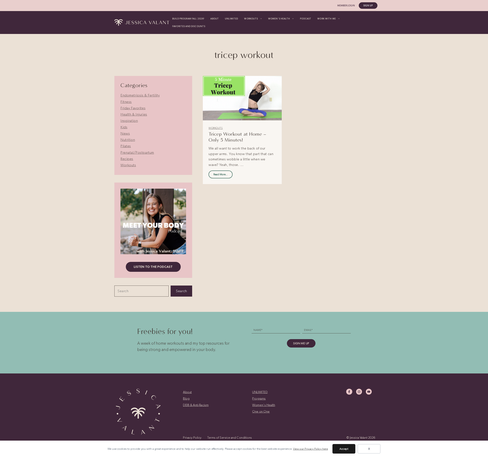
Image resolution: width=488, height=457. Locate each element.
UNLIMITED (231, 18)
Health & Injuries (133, 114)
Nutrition (127, 140)
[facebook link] (349, 392)
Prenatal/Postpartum (137, 152)
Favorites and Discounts (188, 26)
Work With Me (326, 18)
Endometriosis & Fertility (140, 95)
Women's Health (263, 405)
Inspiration (129, 120)
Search (181, 291)
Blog (186, 398)
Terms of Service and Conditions (229, 437)
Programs (259, 398)
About (214, 18)
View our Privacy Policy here (310, 449)
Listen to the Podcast (153, 267)
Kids (123, 127)
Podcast (305, 18)
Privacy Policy (192, 437)
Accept (344, 449)
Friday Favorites (132, 108)
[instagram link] (359, 392)
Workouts (216, 128)
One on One (261, 411)
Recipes (126, 159)
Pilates (125, 146)
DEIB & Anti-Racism (196, 405)
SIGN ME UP (301, 343)
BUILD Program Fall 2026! (188, 18)
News (125, 133)
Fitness (126, 102)
